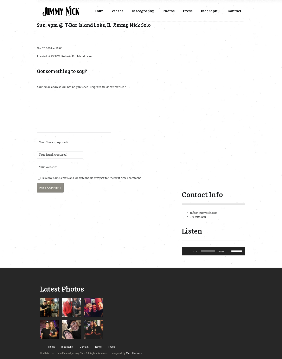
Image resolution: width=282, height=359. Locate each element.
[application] (213, 251)
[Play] (187, 251)
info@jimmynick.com (203, 212)
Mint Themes (134, 353)
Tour (99, 10)
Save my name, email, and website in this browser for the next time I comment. (92, 178)
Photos (168, 10)
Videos (117, 10)
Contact (234, 10)
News (98, 346)
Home (51, 346)
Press (188, 10)
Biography (210, 10)
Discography (143, 10)
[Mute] (228, 251)
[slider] (237, 251)
